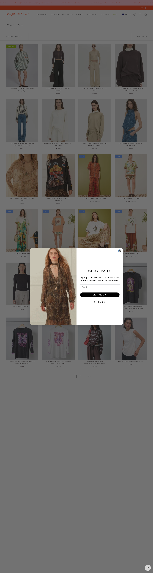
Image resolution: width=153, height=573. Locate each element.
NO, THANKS (100, 302)
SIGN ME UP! (100, 294)
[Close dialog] (120, 251)
